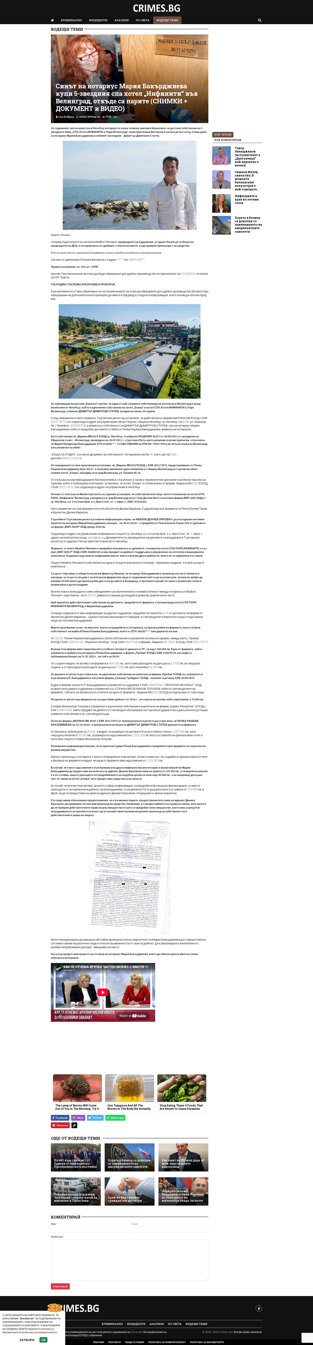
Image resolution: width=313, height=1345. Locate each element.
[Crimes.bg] (75, 1308)
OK (43, 1340)
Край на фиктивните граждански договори (125, 1199)
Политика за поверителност (167, 1342)
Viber (80, 1117)
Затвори (27, 1340)
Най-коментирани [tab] (227, 140)
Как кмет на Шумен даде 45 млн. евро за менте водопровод (183, 1163)
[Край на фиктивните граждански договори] (130, 1191)
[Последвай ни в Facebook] (258, 8)
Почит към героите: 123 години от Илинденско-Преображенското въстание (75, 1163)
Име (54, 1224)
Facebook (62, 1117)
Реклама (98, 1342)
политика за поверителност (39, 1332)
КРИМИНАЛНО (71, 20)
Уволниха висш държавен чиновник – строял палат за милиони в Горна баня (75, 1197)
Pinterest (62, 1125)
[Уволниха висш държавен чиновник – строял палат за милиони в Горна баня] (76, 1191)
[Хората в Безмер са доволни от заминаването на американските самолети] (130, 1157)
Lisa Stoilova (66, 116)
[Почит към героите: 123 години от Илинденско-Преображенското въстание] (76, 1157)
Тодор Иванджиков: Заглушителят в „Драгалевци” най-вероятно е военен (247, 156)
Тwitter (97, 1117)
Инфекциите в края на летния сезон (247, 199)
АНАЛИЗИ (121, 20)
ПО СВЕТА (142, 20)
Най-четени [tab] (222, 134)
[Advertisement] (89, 1049)
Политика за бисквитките (207, 1342)
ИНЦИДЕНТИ (98, 20)
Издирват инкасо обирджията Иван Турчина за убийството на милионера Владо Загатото (183, 1196)
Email (135, 1224)
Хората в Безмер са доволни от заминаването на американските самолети (129, 1163)
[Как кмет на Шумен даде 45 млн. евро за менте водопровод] (183, 1157)
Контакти (114, 1342)
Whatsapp (117, 1117)
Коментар (57, 1236)
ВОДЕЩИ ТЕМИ (167, 20)
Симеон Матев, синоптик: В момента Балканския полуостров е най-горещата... (247, 180)
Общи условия (134, 1342)
